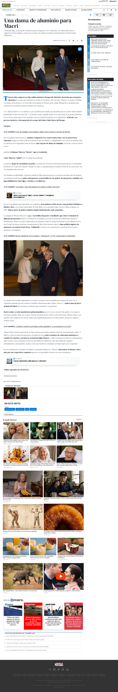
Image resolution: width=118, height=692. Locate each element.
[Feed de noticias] (116, 10)
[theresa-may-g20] (10, 393)
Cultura (47, 5)
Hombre (47, 675)
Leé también (18, 193)
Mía (88, 675)
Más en (7, 600)
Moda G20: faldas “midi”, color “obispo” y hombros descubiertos (34, 196)
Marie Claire (32, 675)
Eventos (69, 5)
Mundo (40, 5)
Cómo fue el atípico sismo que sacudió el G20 (20, 643)
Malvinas (33, 409)
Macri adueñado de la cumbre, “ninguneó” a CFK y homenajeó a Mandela (45, 236)
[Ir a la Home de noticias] (59, 664)
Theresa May (20, 409)
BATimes (102, 675)
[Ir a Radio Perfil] (103, 1)
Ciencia (54, 5)
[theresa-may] (22, 393)
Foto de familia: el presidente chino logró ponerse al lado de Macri (42, 132)
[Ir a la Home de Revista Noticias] (6, 5)
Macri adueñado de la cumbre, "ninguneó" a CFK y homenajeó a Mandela (29, 636)
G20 (27, 409)
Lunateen (94, 675)
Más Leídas (92, 36)
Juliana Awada (86, 10)
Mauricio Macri (71, 10)
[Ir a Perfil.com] (113, 1)
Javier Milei (20, 10)
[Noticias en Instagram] (104, 10)
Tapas (81, 5)
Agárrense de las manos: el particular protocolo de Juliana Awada (27, 647)
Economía (32, 5)
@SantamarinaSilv (10, 375)
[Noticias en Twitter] (111, 10)
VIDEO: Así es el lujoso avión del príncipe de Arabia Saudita (25, 640)
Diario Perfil (17, 675)
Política (16, 5)
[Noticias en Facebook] (107, 10)
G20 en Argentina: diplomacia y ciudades (30, 361)
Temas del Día (7, 10)
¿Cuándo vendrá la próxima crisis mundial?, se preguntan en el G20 (42, 326)
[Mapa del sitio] (67, 669)
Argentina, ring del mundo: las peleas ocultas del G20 (37, 187)
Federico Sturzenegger (38, 10)
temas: (6, 407)
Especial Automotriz (92, 5)
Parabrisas (62, 675)
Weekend (54, 675)
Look (78, 675)
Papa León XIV (56, 10)
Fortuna (40, 675)
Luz (83, 675)
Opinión (61, 5)
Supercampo (71, 675)
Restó (76, 5)
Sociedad (24, 5)
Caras (24, 675)
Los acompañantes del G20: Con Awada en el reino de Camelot (26, 650)
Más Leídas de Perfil (95, 79)
